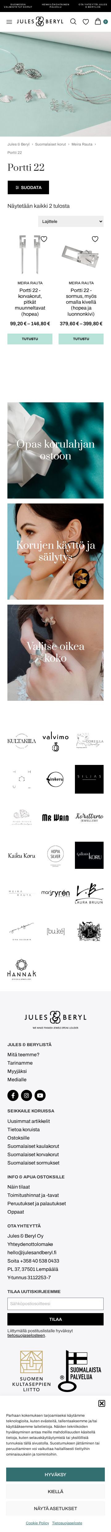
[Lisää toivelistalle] (44, 239)
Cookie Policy (37, 1523)
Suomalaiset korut (50, 144)
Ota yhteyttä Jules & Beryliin (93, 5)
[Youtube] (40, 1095)
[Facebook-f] (12, 1095)
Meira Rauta (82, 144)
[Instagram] (26, 1095)
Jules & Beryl (18, 144)
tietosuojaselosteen (26, 1335)
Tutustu (30, 339)
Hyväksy (55, 1474)
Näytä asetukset (55, 1508)
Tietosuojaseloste (67, 1523)
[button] (102, 1403)
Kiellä (55, 1491)
